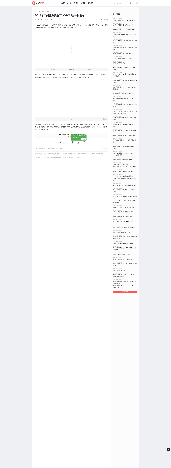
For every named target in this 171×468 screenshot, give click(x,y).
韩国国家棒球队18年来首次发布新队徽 (123, 58)
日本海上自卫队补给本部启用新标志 (122, 159)
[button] (73, 142)
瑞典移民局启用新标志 (119, 63)
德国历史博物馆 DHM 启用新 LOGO (122, 53)
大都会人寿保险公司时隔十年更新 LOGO (124, 135)
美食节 (63, 25)
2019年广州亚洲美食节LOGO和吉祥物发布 (60, 15)
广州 (54, 25)
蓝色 (58, 148)
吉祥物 (62, 74)
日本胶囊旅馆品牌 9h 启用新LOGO (122, 216)
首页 (63, 3)
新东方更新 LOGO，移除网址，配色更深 (124, 227)
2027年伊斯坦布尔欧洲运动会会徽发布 (123, 176)
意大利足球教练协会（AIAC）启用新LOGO (124, 131)
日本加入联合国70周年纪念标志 (121, 254)
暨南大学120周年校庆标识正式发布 (122, 259)
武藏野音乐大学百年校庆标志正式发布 (123, 243)
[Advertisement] (71, 178)
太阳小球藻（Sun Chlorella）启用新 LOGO (124, 167)
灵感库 (91, 3)
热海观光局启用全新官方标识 (121, 164)
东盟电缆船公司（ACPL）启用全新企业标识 (124, 29)
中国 (42, 11)
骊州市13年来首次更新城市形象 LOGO (123, 171)
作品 (84, 3)
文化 (39, 11)
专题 (69, 3)
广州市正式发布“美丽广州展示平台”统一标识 (125, 20)
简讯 (36, 11)
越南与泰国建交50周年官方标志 (121, 232)
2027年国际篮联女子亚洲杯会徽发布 (123, 93)
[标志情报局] (38, 3)
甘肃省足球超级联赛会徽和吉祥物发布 (123, 212)
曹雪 (44, 77)
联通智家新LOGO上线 (119, 270)
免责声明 (44, 154)
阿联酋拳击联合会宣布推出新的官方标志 (124, 207)
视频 (62, 148)
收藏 (78, 143)
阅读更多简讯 (125, 291)
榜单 (77, 3)
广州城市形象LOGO (83, 74)
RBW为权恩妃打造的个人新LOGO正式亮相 (124, 185)
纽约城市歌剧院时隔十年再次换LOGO (123, 25)
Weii (38, 19)
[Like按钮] (60, 142)
